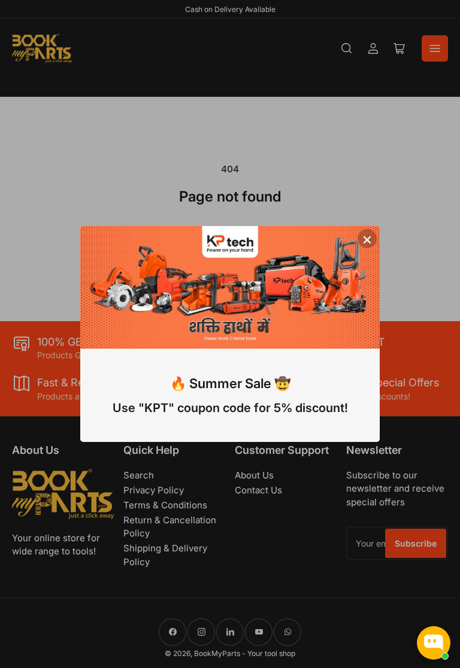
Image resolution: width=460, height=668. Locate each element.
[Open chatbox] (433, 643)
